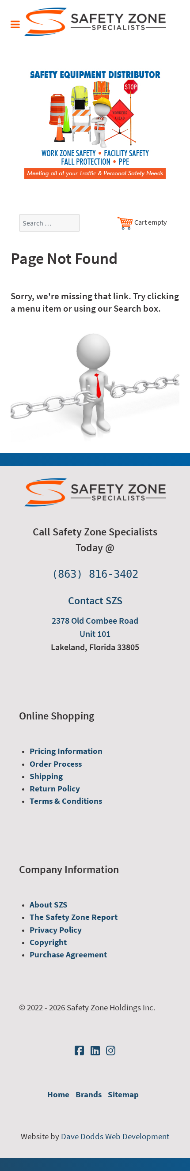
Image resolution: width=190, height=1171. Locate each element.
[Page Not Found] (95, 385)
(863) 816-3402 (95, 574)
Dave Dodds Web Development (115, 1136)
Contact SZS (95, 600)
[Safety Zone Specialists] (95, 21)
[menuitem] (66, 751)
